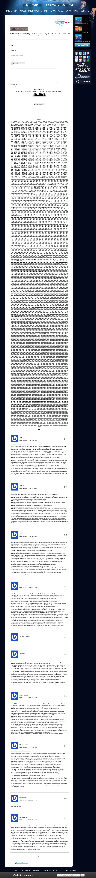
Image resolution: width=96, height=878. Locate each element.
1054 (21, 182)
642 (33, 156)
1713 (57, 229)
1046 (54, 180)
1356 (12, 204)
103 (66, 124)
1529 (18, 217)
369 (12, 141)
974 (24, 176)
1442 (42, 210)
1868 (66, 241)
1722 (27, 231)
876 (19, 170)
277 (22, 135)
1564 (66, 218)
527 (45, 149)
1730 (51, 231)
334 (43, 138)
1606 (21, 222)
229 (22, 132)
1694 (57, 228)
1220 (60, 193)
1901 (51, 244)
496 (29, 148)
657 (12, 158)
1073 (21, 183)
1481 (45, 213)
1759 (24, 234)
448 (29, 145)
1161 (54, 189)
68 (62, 123)
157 (22, 128)
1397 (21, 207)
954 (33, 175)
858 (33, 169)
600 (47, 154)
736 (29, 162)
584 (66, 152)
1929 (21, 246)
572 (38, 152)
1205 (15, 193)
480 (47, 147)
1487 (63, 213)
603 (55, 154)
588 (19, 154)
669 (40, 158)
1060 (39, 182)
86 (35, 124)
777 (12, 165)
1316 (63, 200)
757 (22, 163)
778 (15, 165)
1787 (51, 235)
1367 (45, 204)
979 (36, 176)
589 (22, 154)
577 (50, 152)
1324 (30, 201)
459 (55, 145)
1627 (27, 224)
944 (66, 173)
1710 (48, 229)
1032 (12, 180)
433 (50, 144)
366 (62, 140)
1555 (39, 218)
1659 (66, 225)
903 (26, 172)
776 (66, 163)
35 (63, 121)
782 (24, 165)
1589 (27, 221)
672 (47, 158)
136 (29, 127)
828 (19, 168)
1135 (33, 187)
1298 (66, 199)
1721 (24, 231)
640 (29, 156)
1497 (36, 214)
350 (24, 140)
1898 (42, 244)
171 (55, 128)
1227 (24, 194)
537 (12, 151)
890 (52, 170)
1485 (57, 213)
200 (66, 130)
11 (22, 121)
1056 (27, 182)
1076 (30, 183)
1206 (18, 193)
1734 (63, 231)
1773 (66, 234)
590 (24, 154)
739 (36, 162)
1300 (15, 200)
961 (50, 175)
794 (52, 165)
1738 (18, 232)
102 (64, 124)
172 (57, 128)
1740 (24, 232)
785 (31, 165)
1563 (63, 218)
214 (43, 131)
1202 (62, 192)
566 (24, 152)
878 (24, 170)
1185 (13, 192)
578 (52, 152)
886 (43, 170)
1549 (21, 218)
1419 (30, 208)
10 (21, 121)
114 (35, 125)
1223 (12, 194)
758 (24, 163)
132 (19, 127)
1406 (48, 207)
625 (50, 155)
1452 (15, 211)
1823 (45, 238)
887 (45, 170)
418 (15, 144)
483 (55, 147)
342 (62, 138)
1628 (30, 224)
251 (17, 134)
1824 (48, 238)
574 (43, 152)
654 (62, 156)
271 (64, 134)
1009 (56, 177)
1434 (18, 210)
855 (26, 169)
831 (26, 168)
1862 (48, 241)
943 (64, 173)
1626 (24, 224)
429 (40, 144)
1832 (15, 239)
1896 (36, 244)
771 (55, 163)
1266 (27, 197)
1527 (12, 217)
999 (27, 177)
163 (36, 128)
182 (24, 130)
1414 (15, 208)
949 (22, 175)
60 (48, 123)
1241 (66, 194)
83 (30, 124)
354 (33, 140)
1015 (18, 179)
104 (12, 125)
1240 (63, 194)
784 (29, 165)
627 (55, 155)
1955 (42, 248)
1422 (39, 208)
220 (57, 131)
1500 (45, 214)
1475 (27, 213)
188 (38, 130)
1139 (45, 187)
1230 (33, 194)
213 (40, 131)
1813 (15, 238)
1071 (15, 183)
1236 (51, 194)
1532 (27, 217)
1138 (42, 187)
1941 (57, 246)
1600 (60, 221)
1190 (27, 192)
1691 (48, 228)
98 (55, 124)
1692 (51, 228)
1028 (57, 179)
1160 (51, 189)
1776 (18, 235)
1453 (18, 211)
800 (66, 165)
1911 (24, 245)
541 (22, 151)
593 (31, 154)
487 (64, 147)
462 (62, 145)
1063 (48, 182)
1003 (38, 177)
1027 (54, 179)
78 (22, 124)
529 (50, 149)
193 (50, 130)
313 (50, 137)
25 (46, 121)
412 (57, 142)
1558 (48, 218)
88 (38, 124)
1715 (63, 229)
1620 (63, 222)
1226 (21, 194)
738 (33, 162)
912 (47, 172)
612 (19, 155)
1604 (15, 222)
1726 (39, 231)
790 (43, 165)
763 (36, 163)
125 (60, 125)
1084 (54, 183)
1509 (15, 215)
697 (50, 159)
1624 (18, 224)
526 (43, 149)
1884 (57, 242)
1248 (30, 196)
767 (45, 163)
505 (50, 148)
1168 (19, 190)
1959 (54, 248)
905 (31, 172)
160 (29, 128)
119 (46, 125)
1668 (36, 227)
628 (57, 155)
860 (38, 169)
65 (57, 123)
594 (33, 154)
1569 (24, 220)
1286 (30, 199)
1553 (33, 218)
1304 (27, 200)
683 (17, 159)
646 (43, 156)
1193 (36, 192)
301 (22, 137)
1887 (66, 242)
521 (31, 149)
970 (15, 176)
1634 (48, 224)
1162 (57, 189)
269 (59, 134)
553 (50, 151)
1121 (49, 186)
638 (24, 156)
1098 (39, 184)
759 (26, 163)
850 (15, 169)
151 (64, 127)
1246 (24, 196)
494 (24, 148)
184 (29, 130)
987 (55, 176)
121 (50, 125)
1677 (63, 227)
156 (19, 128)
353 (31, 140)
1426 (51, 208)
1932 (30, 246)
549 (40, 151)
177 (12, 130)
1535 (36, 217)
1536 (39, 217)
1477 (33, 213)
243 (55, 132)
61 (50, 123)
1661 (15, 227)
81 (27, 124)
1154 (33, 189)
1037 (27, 180)
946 (15, 175)
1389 (54, 206)
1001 (32, 177)
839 (45, 168)
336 (47, 138)
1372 (60, 204)
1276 (57, 197)
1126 (63, 186)
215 (45, 131)
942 (62, 173)
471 (26, 147)
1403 (39, 207)
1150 (22, 189)
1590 (30, 221)
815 (45, 166)
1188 (21, 192)
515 (17, 149)
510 (62, 148)
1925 (66, 245)
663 (26, 158)
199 (64, 130)
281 (31, 135)
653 (59, 156)
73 (13, 124)
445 (22, 145)
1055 (24, 182)
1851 (15, 241)
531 (55, 149)
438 (62, 144)
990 (62, 176)
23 (43, 121)
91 (44, 124)
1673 (51, 227)
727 (64, 161)
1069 (66, 182)
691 (36, 159)
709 (22, 161)
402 (33, 142)
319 (64, 137)
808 (29, 166)
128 (67, 125)
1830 (66, 238)
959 (45, 175)
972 (19, 176)
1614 (45, 222)
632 (66, 155)
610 (15, 155)
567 (26, 152)
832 (29, 168)
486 (62, 147)
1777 (21, 235)
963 (55, 175)
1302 (21, 200)
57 (43, 123)
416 (66, 142)
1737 (15, 232)
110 (26, 125)
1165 (65, 189)
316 (57, 137)
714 (33, 161)
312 (47, 137)
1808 (57, 237)
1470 (12, 213)
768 (47, 163)
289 (50, 135)
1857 (33, 241)
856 (29, 169)
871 (64, 169)
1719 (18, 231)
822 (62, 166)
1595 (45, 221)
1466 (57, 211)
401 (31, 142)
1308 (39, 200)
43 (20, 123)
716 (38, 161)
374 (24, 141)
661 (22, 158)
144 (47, 127)
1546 (12, 218)
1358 (18, 204)
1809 (60, 237)
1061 (42, 182)
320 (66, 137)
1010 (59, 177)
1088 (66, 183)
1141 (51, 187)
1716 (66, 229)
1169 (22, 190)
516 (19, 149)
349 (22, 140)
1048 (60, 180)
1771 (60, 234)
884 (38, 170)
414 (62, 142)
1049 (63, 180)
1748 (48, 232)
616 (29, 155)
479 (45, 147)
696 (47, 159)
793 (50, 165)
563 (17, 152)
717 (40, 161)
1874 (27, 242)
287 (45, 135)
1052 (15, 182)
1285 (27, 199)
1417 (24, 208)
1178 (48, 190)
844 (57, 168)
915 (55, 172)
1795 (18, 237)
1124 (57, 186)
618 (33, 155)
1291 (45, 199)
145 (50, 127)
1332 (54, 201)
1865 (57, 241)
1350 (51, 203)
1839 (36, 239)
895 (64, 170)
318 (62, 137)
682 (15, 159)
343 (64, 138)
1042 (42, 180)
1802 (39, 237)
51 (33, 123)
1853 (21, 241)
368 (66, 140)
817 (50, 166)
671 (45, 158)
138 (33, 127)
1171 (27, 190)
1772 (63, 234)
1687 (36, 228)
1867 (63, 241)
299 (17, 137)
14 (27, 121)
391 (64, 141)
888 (47, 170)
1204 (12, 193)
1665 (27, 227)
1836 (27, 239)
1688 (39, 228)
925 (22, 173)
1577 (48, 220)
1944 (66, 246)
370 (15, 141)
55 (40, 123)
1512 (24, 215)
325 (22, 138)
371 (17, 141)
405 (41, 142)
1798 (27, 237)
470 (24, 147)
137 (31, 127)
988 (57, 176)
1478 (36, 213)
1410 (60, 207)
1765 (42, 234)
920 (66, 172)
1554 (36, 218)
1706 (36, 229)
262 (43, 134)
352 (29, 140)
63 (53, 123)
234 (33, 132)
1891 (21, 244)
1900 (48, 244)
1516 (36, 215)
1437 (27, 210)
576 (47, 152)
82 (28, 124)
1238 (57, 194)
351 (26, 140)
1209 (27, 193)
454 (43, 145)
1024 (45, 179)
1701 (21, 229)
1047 (57, 180)
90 (42, 124)
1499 (42, 214)
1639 (63, 224)
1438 (30, 210)
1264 (21, 197)
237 (40, 132)
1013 (12, 179)
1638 (60, 224)
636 (19, 156)
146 (52, 127)
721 (50, 161)
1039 (33, 180)
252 (19, 134)
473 (31, 147)
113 (32, 125)
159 (26, 128)
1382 (33, 206)
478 (43, 147)
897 (12, 172)
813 (40, 166)
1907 (12, 245)
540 (19, 151)
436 (57, 144)
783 (26, 165)
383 (45, 141)
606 (62, 154)
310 (43, 137)
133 (22, 127)
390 (62, 141)
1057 (30, 182)
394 (15, 142)
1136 (36, 187)
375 (26, 141)
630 (62, 155)
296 (66, 135)
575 (45, 152)
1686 (33, 228)
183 (26, 130)
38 (11, 123)
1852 (18, 241)
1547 (15, 218)
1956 (45, 248)
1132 (25, 187)
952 (29, 175)
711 (26, 161)
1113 (26, 186)
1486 (60, 213)
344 (66, 138)
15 (29, 121)
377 (31, 141)
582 (62, 152)
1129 (16, 187)
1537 (42, 217)
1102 (51, 184)
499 (36, 148)
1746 (42, 232)
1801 (36, 237)
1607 (24, 222)
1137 (39, 187)
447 (26, 145)
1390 (57, 206)
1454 (21, 211)
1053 (18, 182)
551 (45, 151)
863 (45, 169)
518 (24, 149)
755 (17, 163)
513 (12, 149)
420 (19, 144)
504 (48, 148)
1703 (27, 229)
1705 (33, 229)
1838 (33, 239)
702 (62, 159)
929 (31, 173)
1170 (25, 190)
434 (52, 144)
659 (17, 158)
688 (29, 159)
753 (12, 163)
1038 (30, 180)
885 (40, 170)
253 (22, 134)
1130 (19, 187)
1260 (66, 196)
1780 (30, 235)
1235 (48, 194)
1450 (66, 210)
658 (15, 158)
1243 (15, 196)
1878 (39, 242)
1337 (12, 203)
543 (26, 151)
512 (66, 148)
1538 (45, 217)
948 (19, 175)
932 (38, 173)
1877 (36, 242)
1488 (66, 213)
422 (24, 144)
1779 (27, 235)
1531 (24, 217)
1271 (42, 197)
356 (38, 140)
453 (40, 145)
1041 (39, 180)
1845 (54, 239)
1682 (21, 228)
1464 (51, 211)
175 (64, 128)
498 (33, 148)
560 (66, 151)
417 (12, 144)
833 (31, 168)
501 (41, 148)
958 (43, 175)
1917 (42, 245)
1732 (57, 231)
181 (22, 130)
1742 (30, 232)
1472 (18, 213)
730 (15, 162)
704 (66, 159)
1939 (51, 246)
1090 (15, 184)
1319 (15, 201)
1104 (57, 184)
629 (59, 155)
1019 (30, 179)
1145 (62, 187)
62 (52, 123)
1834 (21, 239)
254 (24, 134)
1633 (45, 224)
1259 (63, 196)
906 (33, 172)
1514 (30, 215)
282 (33, 135)
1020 (33, 179)
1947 (18, 248)
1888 (12, 244)
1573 (36, 220)
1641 (12, 225)
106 (16, 125)
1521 (51, 215)
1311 (48, 200)
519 (26, 149)
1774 (12, 235)
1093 (24, 184)
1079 (39, 183)
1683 (24, 228)
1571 (30, 220)
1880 (45, 242)
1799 (30, 237)
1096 (33, 184)
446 (24, 145)
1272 (45, 197)
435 (55, 144)
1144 (59, 187)
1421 (36, 208)
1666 (30, 227)
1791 (63, 235)
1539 (48, 217)
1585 (15, 221)
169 (50, 128)
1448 (60, 210)
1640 (66, 224)
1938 (48, 246)
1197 (48, 192)
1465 (54, 211)
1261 (12, 197)
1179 (51, 190)
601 (50, 154)
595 (36, 154)
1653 (48, 225)
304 (29, 137)
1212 (36, 193)
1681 (18, 228)
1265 (24, 197)
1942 (60, 246)
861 (40, 169)
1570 (27, 220)
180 (19, 130)
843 (55, 168)
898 (15, 172)
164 (38, 128)
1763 (36, 234)
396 (19, 142)
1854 (24, 241)
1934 (36, 246)
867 (55, 169)
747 (55, 162)
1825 (51, 238)
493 (22, 148)
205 (22, 131)
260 (38, 134)
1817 (27, 238)
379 (36, 141)
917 (59, 172)
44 (21, 123)
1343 (30, 203)
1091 (18, 184)
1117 (37, 186)
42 (18, 123)
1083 (51, 183)
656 (66, 156)
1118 (40, 186)
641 (31, 156)
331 (36, 138)
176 (66, 128)
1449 (63, 210)
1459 (36, 211)
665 (31, 158)
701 (59, 159)
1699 (15, 229)
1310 (45, 200)
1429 (60, 208)
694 (43, 159)
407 (45, 142)
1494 (27, 214)
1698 (12, 229)
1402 (36, 207)
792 (47, 165)
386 (52, 141)
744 (47, 162)
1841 (42, 239)
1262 (15, 197)
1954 (39, 248)
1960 (57, 248)
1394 (12, 207)
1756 (15, 234)
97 (54, 124)
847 (64, 168)
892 (57, 170)
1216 (48, 193)
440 (66, 144)
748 (57, 162)
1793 (12, 237)
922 (15, 173)
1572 (33, 220)
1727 (42, 231)
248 (66, 132)
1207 (21, 193)
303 (26, 137)
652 (57, 156)
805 (22, 166)
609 (12, 155)
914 (52, 172)
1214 (42, 193)
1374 (66, 204)
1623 (15, 224)
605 (59, 154)
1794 (15, 237)
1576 (45, 220)
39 (13, 123)
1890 (18, 244)
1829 (63, 238)
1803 (42, 237)
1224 (15, 194)
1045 (51, 180)
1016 (21, 179)
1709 (45, 229)
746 (52, 162)
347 (17, 140)
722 (52, 161)
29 (53, 121)
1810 (63, 237)
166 (43, 128)
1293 (51, 199)
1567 (18, 220)
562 (15, 152)
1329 (45, 201)
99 (57, 124)
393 (12, 142)
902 (24, 172)
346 (15, 140)
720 (47, 161)
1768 (51, 234)
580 (57, 152)
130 (15, 127)
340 (57, 138)
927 (26, 173)
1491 (18, 214)
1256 (54, 196)
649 (50, 156)
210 (33, 131)
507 (55, 148)
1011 (62, 177)
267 (55, 134)
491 (17, 148)
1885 (60, 242)
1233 (42, 194)
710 (24, 161)
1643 (18, 225)
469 (22, 147)
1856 (30, 241)
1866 (60, 241)
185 (31, 130)
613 (22, 155)
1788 (54, 235)
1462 (45, 211)
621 (40, 155)
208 (29, 131)
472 (29, 147)
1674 (54, 227)
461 (59, 145)
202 (15, 131)
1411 (63, 207)
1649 (36, 225)
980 (38, 176)
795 (55, 165)
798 (62, 165)
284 (38, 135)
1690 (45, 228)
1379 (24, 206)
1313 (54, 200)
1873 (24, 242)
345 (12, 140)
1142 (54, 187)
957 (40, 175)
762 (33, 163)
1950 (27, 248)
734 (24, 162)
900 (19, 172)
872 (66, 169)
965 (59, 175)
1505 (60, 214)
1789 (57, 235)
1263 (18, 197)
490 (15, 148)
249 (12, 134)
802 (15, 166)
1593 (39, 221)
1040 (36, 180)
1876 (33, 242)
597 (40, 154)
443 (17, 145)
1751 (57, 232)
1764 (39, 234)
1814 (18, 238)
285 (40, 135)
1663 (21, 227)
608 (66, 154)
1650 (39, 225)
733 (22, 162)
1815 (21, 238)
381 (40, 141)
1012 (65, 177)
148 (57, 127)
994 (15, 177)
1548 (18, 218)
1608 (27, 222)
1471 (15, 213)
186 (33, 130)
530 (52, 149)
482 (52, 147)
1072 (18, 183)
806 (24, 166)
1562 (60, 218)
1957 (48, 248)
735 (26, 162)
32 (58, 121)
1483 (51, 213)
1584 (12, 221)
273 (12, 135)
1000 (29, 177)
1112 (23, 186)
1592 (36, 221)
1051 (12, 182)
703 (64, 159)
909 (41, 172)
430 (43, 144)
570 (33, 152)
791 (45, 165)
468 (19, 147)
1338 (15, 203)
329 (31, 138)
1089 (12, 184)
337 (50, 138)
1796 (21, 237)
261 (40, 134)
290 (52, 135)
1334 (60, 201)
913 (50, 172)
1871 (18, 242)
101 (62, 124)
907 (36, 172)
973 (22, 176)
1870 (15, 242)
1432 (12, 210)
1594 (42, 221)
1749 (51, 232)
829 (22, 168)
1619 (60, 222)
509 (59, 148)
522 (33, 149)
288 (47, 135)
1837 (30, 239)
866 (52, 169)
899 (17, 172)
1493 (24, 214)
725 (59, 161)
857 (31, 169)
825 (12, 168)
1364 (36, 204)
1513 (27, 215)
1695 (60, 228)
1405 (45, 207)
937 (50, 173)
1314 (57, 200)
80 (25, 124)
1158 (45, 189)
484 (57, 147)
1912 (27, 245)
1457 (30, 211)
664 (29, 158)
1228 (27, 194)
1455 (24, 211)
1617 (54, 222)
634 (15, 156)
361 (50, 140)
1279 (66, 197)
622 (43, 155)
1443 (45, 210)
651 (55, 156)
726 (62, 161)
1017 (24, 179)
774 (62, 163)
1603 (12, 222)
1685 (30, 228)
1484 (54, 213)
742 (43, 162)
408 (48, 142)
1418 (27, 208)
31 (56, 121)
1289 (39, 199)
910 (43, 172)
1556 (42, 218)
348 (19, 140)
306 (33, 137)
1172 (30, 190)
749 (59, 162)
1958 (51, 248)
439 (64, 144)
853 (22, 169)
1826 (54, 238)
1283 (21, 199)
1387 (48, 206)
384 (47, 141)
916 (57, 172)
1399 (27, 207)
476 (38, 147)
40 (14, 123)
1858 (36, 241)
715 (36, 161)
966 (62, 175)
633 (12, 156)
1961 (60, 248)
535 (64, 149)
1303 (24, 200)
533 (59, 149)
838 (43, 168)
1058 (33, 182)
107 (19, 125)
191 (45, 130)
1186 (16, 192)
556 (57, 151)
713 (31, 161)
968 (66, 175)
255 (26, 134)
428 (38, 144)
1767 (48, 234)
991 (64, 176)
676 (57, 158)
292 (57, 135)
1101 (48, 184)
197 (59, 130)
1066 (57, 182)
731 (17, 162)
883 (36, 170)
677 (59, 158)
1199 (53, 192)
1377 (18, 206)
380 (38, 141)
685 (22, 159)
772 (57, 163)
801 (12, 166)
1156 (39, 189)
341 (59, 138)
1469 (66, 211)
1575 (42, 220)
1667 (33, 227)
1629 (33, 224)
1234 (45, 194)
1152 (27, 189)
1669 (39, 227)
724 (57, 161)
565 (22, 152)
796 (57, 165)
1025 (48, 179)
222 (62, 131)
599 (45, 154)
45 (23, 123)
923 (17, 173)
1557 (45, 218)
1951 (30, 248)
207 (26, 131)
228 (19, 132)
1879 (42, 242)
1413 (12, 208)
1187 (19, 192)
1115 (32, 186)
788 (38, 165)
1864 (54, 241)
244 (57, 132)
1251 (39, 196)
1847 (60, 239)
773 (59, 163)
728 (66, 161)
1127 (66, 186)
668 (38, 158)
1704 (30, 229)
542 (24, 151)
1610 (33, 222)
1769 (54, 234)
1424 (45, 208)
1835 (24, 239)
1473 (21, 213)
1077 (33, 183)
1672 (48, 227)
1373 (63, 204)
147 (55, 127)
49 (30, 123)
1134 (30, 187)
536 (66, 149)
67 (60, 123)
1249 (33, 196)
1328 (42, 201)
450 (33, 145)
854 (24, 169)
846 (62, 168)
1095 (30, 184)
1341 (24, 203)
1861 (45, 241)
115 (37, 125)
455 (45, 145)
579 (55, 152)
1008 (53, 177)
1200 (56, 192)
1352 (57, 203)
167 (45, 128)
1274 (51, 197)
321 (12, 138)
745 (50, 162)
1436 (24, 210)
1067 (60, 182)
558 (62, 151)
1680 (15, 228)
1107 (66, 184)
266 (52, 134)
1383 (36, 206)
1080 (42, 183)
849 (12, 169)
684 (19, 159)
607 (64, 154)
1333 (57, 201)
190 (43, 130)
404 (38, 142)
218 (52, 131)
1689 (42, 228)
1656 (57, 225)
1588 (24, 221)
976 (29, 176)
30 (55, 121)
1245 (21, 196)
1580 (57, 220)
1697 (66, 228)
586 (15, 154)
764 (38, 163)
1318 (12, 201)
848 (66, 168)
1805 (48, 237)
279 (26, 135)
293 (59, 135)
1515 (33, 215)
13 (26, 121)
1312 (51, 200)
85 (33, 124)
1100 (45, 184)
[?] (22, 55)
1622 (12, 224)
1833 (18, 239)
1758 (21, 234)
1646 (27, 225)
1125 (60, 186)
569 (31, 152)
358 (43, 140)
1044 (48, 180)
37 (66, 121)
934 (43, 173)
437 (59, 144)
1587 (21, 221)
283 (36, 135)
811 (36, 166)
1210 (30, 193)
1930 (24, 246)
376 (29, 141)
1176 (42, 190)
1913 (30, 245)
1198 (51, 192)
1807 (54, 237)
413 (59, 142)
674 (52, 158)
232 (29, 132)
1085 (57, 183)
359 (45, 140)
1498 (39, 214)
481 (50, 147)
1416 (21, 208)
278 (24, 135)
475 (36, 147)
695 (45, 159)
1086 (60, 183)
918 (62, 172)
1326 (36, 201)
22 (41, 121)
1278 (63, 197)
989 (59, 176)
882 (33, 170)
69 (63, 123)
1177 (45, 190)
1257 (57, 196)
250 (15, 134)
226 (15, 132)
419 (17, 144)
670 (43, 158)
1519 (45, 215)
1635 (51, 224)
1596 (48, 221)
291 (55, 135)
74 (15, 124)
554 (52, 151)
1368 (48, 204)
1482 (48, 213)
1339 (18, 203)
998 (25, 177)
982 (43, 176)
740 (38, 162)
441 (12, 145)
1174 (36, 190)
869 (59, 169)
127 (65, 125)
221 (59, 131)
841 (50, 168)
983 (45, 176)
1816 (24, 238)
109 (23, 125)
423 (26, 144)
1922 (57, 245)
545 (31, 151)
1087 (63, 183)
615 (26, 155)
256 (29, 134)
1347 (42, 203)
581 (59, 152)
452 (38, 145)
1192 (33, 192)
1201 (59, 192)
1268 (33, 197)
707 (17, 161)
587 (17, 154)
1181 (57, 190)
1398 (24, 207)
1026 (51, 179)
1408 (54, 207)
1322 (24, 201)
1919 (48, 245)
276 (19, 135)
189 (40, 130)
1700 (18, 229)
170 (52, 128)
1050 (66, 180)
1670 (42, 227)
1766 (45, 234)
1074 (24, 183)
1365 (39, 204)
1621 (66, 222)
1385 (42, 206)
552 (47, 151)
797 (59, 165)
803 (17, 166)
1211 (33, 193)
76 (18, 124)
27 (49, 121)
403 (36, 142)
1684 (27, 228)
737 (31, 162)
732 (19, 162)
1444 (48, 210)
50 (31, 123)
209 (31, 131)
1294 (54, 199)
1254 (48, 196)
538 (15, 151)
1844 (51, 239)
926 (24, 173)
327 (26, 138)
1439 (33, 210)
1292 (48, 199)
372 (19, 141)
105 (14, 125)
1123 (55, 186)
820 (57, 166)
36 (65, 121)
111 (28, 125)
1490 (15, 214)
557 (59, 151)
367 (64, 140)
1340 (21, 203)
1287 (33, 199)
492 (19, 148)
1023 (42, 179)
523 (36, 149)
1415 (18, 208)
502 (43, 148)
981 (40, 176)
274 (15, 135)
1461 (42, 211)
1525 (63, 215)
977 (31, 176)
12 (24, 121)
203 (17, 131)
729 (12, 162)
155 (17, 128)
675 (55, 158)
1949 (24, 248)
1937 (45, 246)
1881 (48, 242)
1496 (33, 214)
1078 (36, 183)
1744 (36, 232)
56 (41, 123)
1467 (60, 211)
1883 (54, 242)
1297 (63, 199)
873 (12, 170)
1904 (60, 244)
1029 (60, 179)
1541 (54, 217)
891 (55, 170)
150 (62, 127)
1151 (25, 189)
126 (62, 125)
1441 (39, 210)
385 (50, 141)
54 (38, 123)
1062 (45, 182)
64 (55, 123)
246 (62, 132)
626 (52, 155)
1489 (12, 214)
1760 (27, 234)
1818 (30, 238)
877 (22, 170)
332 (38, 138)
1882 (51, 242)
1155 (36, 189)
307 (36, 137)
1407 (51, 207)
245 (59, 132)
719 (45, 161)
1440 (36, 210)
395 (17, 142)
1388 (51, 206)
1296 (60, 199)
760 (29, 163)
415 (64, 142)
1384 (39, 206)
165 (40, 128)
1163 (59, 189)
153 (12, 128)
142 (43, 127)
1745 (39, 232)
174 (62, 128)
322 (15, 138)
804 (19, 166)
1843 (48, 239)
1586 (18, 221)
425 (31, 144)
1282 (18, 199)
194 (52, 130)
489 (12, 148)
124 (57, 125)
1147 (13, 189)
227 (17, 132)
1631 (39, 224)
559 (64, 151)
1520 (48, 215)
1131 (22, 187)
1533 (30, 217)
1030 (63, 179)
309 (41, 137)
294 (62, 135)
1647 (30, 225)
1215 (45, 193)
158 (24, 128)
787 (36, 165)
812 (38, 166)
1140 (48, 187)
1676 (60, 227)
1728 (45, 231)
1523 (57, 215)
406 (43, 142)
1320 (18, 201)
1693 (54, 228)
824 (66, 166)
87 (37, 124)
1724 (33, 231)
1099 (42, 184)
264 (47, 134)
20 (38, 121)
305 (31, 137)
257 (31, 134)
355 (36, 140)
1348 (45, 203)
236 (38, 132)
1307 (36, 200)
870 (62, 169)
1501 (48, 214)
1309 (42, 200)
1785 (45, 235)
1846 (57, 239)
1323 (27, 201)
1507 (66, 214)
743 (45, 162)
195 (55, 130)
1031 (66, 179)
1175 (39, 190)
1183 (62, 190)
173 (59, 128)
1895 (33, 244)
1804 (45, 237)
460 (57, 145)
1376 (15, 206)
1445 (51, 210)
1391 (60, 206)
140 (38, 127)
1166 (13, 190)
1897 (39, 244)
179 (17, 130)
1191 (30, 192)
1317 (66, 200)
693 (40, 159)
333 (40, 138)
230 (24, 132)
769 (50, 163)
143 (45, 127)
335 (45, 138)
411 (55, 142)
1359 (21, 204)
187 (36, 130)
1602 (66, 221)
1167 (16, 190)
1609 (30, 222)
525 (40, 149)
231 (26, 132)
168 (47, 128)
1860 (42, 241)
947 (17, 175)
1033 (15, 180)
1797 (24, 237)
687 (26, 159)
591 (26, 154)
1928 (18, 246)
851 (17, 169)
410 (52, 142)
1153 (30, 189)
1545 (66, 217)
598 (43, 154)
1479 (39, 213)
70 (65, 123)
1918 (45, 245)
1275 (54, 197)
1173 (33, 190)
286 (43, 135)
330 (33, 138)
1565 (12, 220)
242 (52, 132)
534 (62, 149)
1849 (66, 239)
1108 (12, 186)
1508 (12, 215)
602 (52, 154)
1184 (65, 190)
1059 (36, 182)
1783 (39, 235)
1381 (30, 206)
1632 (42, 224)
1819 (33, 238)
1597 (51, 221)
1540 (51, 217)
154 (15, 128)
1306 (33, 200)
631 (64, 155)
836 (38, 168)
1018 (27, 179)
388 (57, 141)
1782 (36, 235)
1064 (51, 182)
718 (43, 161)
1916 (39, 245)
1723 (30, 231)
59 (47, 123)
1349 (48, 203)
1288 (36, 199)
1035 (21, 180)
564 (19, 152)
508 (57, 148)
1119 (43, 186)
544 (29, 151)
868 (57, 169)
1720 (21, 231)
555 (55, 151)
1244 (18, 196)
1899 (45, 244)
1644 (21, 225)
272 (66, 134)
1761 (30, 234)
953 (31, 175)
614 (24, 155)
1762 (33, 234)
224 (66, 131)
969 (12, 176)
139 (36, 127)
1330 (48, 201)
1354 (63, 203)
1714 (60, 229)
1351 (54, 203)
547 (36, 151)
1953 (36, 248)
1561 (57, 218)
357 (40, 140)
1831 (12, 239)
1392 (63, 206)
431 (45, 144)
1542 (57, 217)
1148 (16, 189)
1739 (21, 232)
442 (15, 145)
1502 (51, 214)
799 (64, 165)
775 (64, 163)
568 (29, 152)
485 (59, 147)
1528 (15, 217)
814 (43, 166)
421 (22, 144)
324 (19, 138)
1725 (36, 231)
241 (50, 132)
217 (50, 131)
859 (36, 169)
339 (55, 138)
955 (36, 175)
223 (64, 131)
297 (12, 137)
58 (45, 123)
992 (66, 176)
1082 (48, 183)
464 (66, 145)
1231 (36, 194)
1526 (66, 215)
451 (36, 145)
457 (50, 145)
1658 (63, 225)
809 (31, 166)
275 (17, 135)
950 (24, 175)
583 (64, 152)
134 (24, 127)
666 (33, 158)
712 (29, 161)
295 (64, 135)
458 (52, 145)
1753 (63, 232)
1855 (27, 241)
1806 (51, 237)
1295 (57, 199)
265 (50, 134)
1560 (54, 218)
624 (47, 155)
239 (45, 132)
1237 (54, 194)
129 (12, 127)
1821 (39, 238)
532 (57, 149)
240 (47, 132)
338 (52, 138)
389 (59, 141)
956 (38, 175)
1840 (39, 239)
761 (31, 163)
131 (17, 127)
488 (66, 147)
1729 (48, 231)
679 (64, 158)
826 (15, 168)
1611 (36, 222)
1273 (48, 197)
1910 (21, 245)
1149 (19, 189)
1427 (54, 208)
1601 (63, 221)
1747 (45, 232)
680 (66, 158)
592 (29, 154)
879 (26, 170)
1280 (12, 199)
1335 (63, 201)
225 (12, 132)
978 (33, 176)
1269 (36, 197)
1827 (57, 238)
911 (45, 172)
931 (36, 173)
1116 (35, 186)
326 (24, 138)
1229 (30, 194)
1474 (24, 213)
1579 (54, 220)
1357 (15, 204)
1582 (63, 220)
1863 (51, 241)
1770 (57, 234)
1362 (30, 204)
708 (19, 161)
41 (16, 123)
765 (40, 163)
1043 (45, 180)
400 (29, 142)
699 (55, 159)
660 (19, 158)
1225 (18, 194)
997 (22, 177)
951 (26, 175)
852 (19, 169)
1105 (60, 184)
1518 (42, 215)
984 (47, 176)
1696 (63, 228)
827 (17, 168)
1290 (42, 199)
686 (24, 159)
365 (59, 140)
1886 (63, 242)
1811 (66, 237)
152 (66, 127)
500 (38, 148)
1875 (30, 242)
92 (45, 124)
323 (17, 138)
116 (39, 125)
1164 (62, 189)
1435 (21, 210)
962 (52, 175)
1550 (24, 218)
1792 (66, 235)
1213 (39, 193)
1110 (18, 186)
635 (17, 156)
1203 (65, 192)
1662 (18, 227)
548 (38, 151)
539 (17, 151)
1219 (57, 193)
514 (15, 149)
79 (23, 124)
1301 (18, 200)
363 (55, 140)
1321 (21, 201)
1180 (54, 190)
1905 (63, 244)
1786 (48, 235)
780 (19, 165)
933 (40, 173)
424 (29, 144)
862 (43, 169)
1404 (42, 207)
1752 (60, 232)
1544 (63, 217)
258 (33, 134)
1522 (54, 215)
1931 (27, 246)
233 (31, 132)
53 (36, 123)
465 (12, 147)
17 (33, 121)
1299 (12, 200)
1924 (63, 245)
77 (20, 124)
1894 (30, 244)
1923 (60, 245)
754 (15, 163)
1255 (51, 196)
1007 (50, 177)
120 (48, 125)
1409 (57, 207)
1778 (24, 235)
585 (12, 154)
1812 (12, 238)
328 (29, 138)
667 (36, 158)
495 (26, 148)
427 (36, 144)
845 (59, 168)
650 (52, 156)
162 (33, 128)
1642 (15, 225)
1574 (39, 220)
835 (36, 168)
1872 (21, 242)
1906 (66, 244)
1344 (33, 203)
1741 (27, 232)
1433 (15, 210)
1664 (24, 227)
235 (36, 132)
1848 (63, 239)
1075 (27, 183)
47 (26, 123)
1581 (60, 220)
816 (47, 166)
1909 (18, 245)
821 (59, 166)
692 (38, 159)
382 (43, 141)
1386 (45, 206)
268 (57, 134)
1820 (36, 238)
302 (24, 137)
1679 (12, 228)
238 (43, 132)
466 (15, 147)
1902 (54, 244)
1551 (27, 218)
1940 (54, 246)
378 (33, 141)
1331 (51, 201)
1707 (39, 229)
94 (49, 124)
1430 (63, 208)
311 (45, 137)
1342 (27, 203)
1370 (54, 204)
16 (31, 121)
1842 (45, 239)
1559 (51, 218)
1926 (12, 246)
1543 (60, 217)
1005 (44, 177)
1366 (42, 204)
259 (36, 134)
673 (50, 158)
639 (26, 156)
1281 (15, 199)
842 (52, 168)
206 (24, 131)
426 (33, 144)
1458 (33, 211)
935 (45, 173)
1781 (33, 235)
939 (55, 173)
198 (62, 130)
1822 (42, 238)
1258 (60, 196)
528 (47, 149)
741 (40, 162)
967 (64, 175)
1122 (52, 186)
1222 (66, 193)
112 (30, 125)
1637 (57, 224)
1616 (51, 222)
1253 (45, 196)
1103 (54, 184)
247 (64, 132)
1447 (57, 210)
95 (50, 124)
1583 (66, 220)
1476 (30, 213)
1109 (15, 186)
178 (15, 130)
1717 (12, 231)
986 (52, 176)
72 (11, 124)
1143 (57, 187)
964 (57, 175)
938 (52, 173)
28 (51, 121)
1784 (42, 235)
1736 (12, 232)
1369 (51, 204)
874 (15, 170)
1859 (39, 241)
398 (24, 142)
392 (66, 141)
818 (52, 166)
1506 (63, 214)
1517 (39, 215)
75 (17, 124)
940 (57, 173)
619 (36, 155)
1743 (33, 232)
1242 (12, 196)
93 (47, 124)
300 (19, 137)
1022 (39, 179)
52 (35, 123)
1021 (36, 179)
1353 (60, 203)
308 (38, 137)
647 (45, 156)
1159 (48, 189)
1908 (15, 245)
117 (41, 125)
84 (32, 124)
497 (31, 148)
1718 (15, 231)
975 (26, 176)
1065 (54, 182)
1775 (15, 235)
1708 (42, 229)
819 (55, 166)
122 (53, 125)
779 (17, 165)
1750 (54, 232)
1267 (30, 197)
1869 (12, 242)
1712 (54, 229)
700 (57, 159)
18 (34, 121)
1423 (42, 208)
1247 (27, 196)
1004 (41, 177)
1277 (60, 197)
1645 (24, 225)
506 (52, 148)
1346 (39, 203)
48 (28, 123)
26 (48, 121)
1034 (18, 180)
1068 (63, 182)
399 (26, 142)
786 (33, 165)
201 (12, 131)
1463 (48, 211)
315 (55, 137)
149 (59, 127)
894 (62, 170)
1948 (21, 248)
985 (50, 176)
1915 (36, 245)
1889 (15, 244)
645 (40, 156)
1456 (27, 211)
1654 (51, 225)
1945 (12, 248)
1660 (12, 227)
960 (47, 175)
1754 (66, 232)
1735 (66, 231)
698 (52, 159)
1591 (33, 221)
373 (22, 141)
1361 (27, 204)
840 (47, 168)
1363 (33, 204)
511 (64, 148)
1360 (24, 204)
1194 (39, 192)
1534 (33, 217)
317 (59, 137)
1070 (12, 183)
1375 (12, 206)
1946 (15, 248)
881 (31, 170)
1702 (24, 229)
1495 (30, 214)
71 (67, 123)
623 (45, 155)
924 (19, 173)
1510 (18, 215)
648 (47, 156)
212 (38, 131)
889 (50, 170)
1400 (30, 207)
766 (43, 163)
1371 (57, 204)
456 (47, 145)
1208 (24, 193)
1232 (39, 194)
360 (47, 140)
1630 (36, 224)
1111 (21, 186)
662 (24, 158)
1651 (42, 225)
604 (57, 154)
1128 (13, 187)
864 (47, 169)
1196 (45, 192)
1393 (66, 206)
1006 (47, 177)
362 (52, 140)
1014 (15, 179)
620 (38, 155)
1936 (42, 246)
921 (12, 173)
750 (62, 162)
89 (40, 124)
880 (29, 170)
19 (36, 121)
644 (38, 156)
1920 (51, 245)
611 (17, 155)
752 (66, 162)
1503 (54, 214)
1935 (39, 246)
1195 (42, 192)
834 (33, 168)
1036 (24, 180)
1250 (36, 196)
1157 (42, 189)
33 (60, 121)
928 (29, 173)
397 (22, 142)
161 (31, 128)
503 (45, 148)
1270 (39, 197)
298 (15, 137)
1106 (63, 184)
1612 (39, 222)
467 (17, 147)
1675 (57, 227)
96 (52, 124)
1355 (66, 203)
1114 (29, 186)
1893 (27, 244)
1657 (60, 225)
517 (22, 149)
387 (55, 141)
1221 (63, 193)
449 (31, 145)
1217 (51, 193)
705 (12, 161)
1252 (42, 196)
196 (57, 130)
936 (47, 173)
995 (17, 177)
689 (31, 159)
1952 (33, 248)
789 (40, 165)
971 (17, 176)
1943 (63, 246)
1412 (66, 207)
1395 (15, 207)
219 (55, 131)
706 (15, 161)
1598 (54, 221)
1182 (59, 190)
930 (33, 173)
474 (33, 147)
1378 (21, 206)
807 (26, 166)
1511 (21, 215)
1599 (57, 221)
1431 (66, 208)
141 (40, 127)
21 (39, 121)
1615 (48, 222)
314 (52, 137)
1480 (42, 213)
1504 (57, 214)
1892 (24, 244)
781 (22, 165)
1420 (33, 208)
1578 (51, 220)
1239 (60, 194)
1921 (54, 245)
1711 (51, 229)
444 (19, 145)
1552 (30, 218)
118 (44, 125)
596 (38, 154)
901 (22, 172)
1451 (12, 211)
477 (40, 147)
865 (50, 169)
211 (36, 131)
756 (19, 163)
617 (31, 155)
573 (40, 152)
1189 (24, 192)
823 (64, 166)
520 (29, 149)
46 (25, 123)
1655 (54, 225)
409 (50, 142)
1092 (21, 184)
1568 (21, 220)
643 (36, 156)
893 (59, 170)
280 (29, 135)
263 (45, 134)
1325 (33, 201)
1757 (18, 234)
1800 (33, 237)
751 (64, 162)
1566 (15, 220)
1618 (57, 222)
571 (36, 152)
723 (55, 161)
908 (38, 172)
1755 (12, 234)
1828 (60, 238)
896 (66, 170)
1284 (24, 199)
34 (61, 121)
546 (33, 151)
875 (17, 170)
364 (57, 140)
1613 (42, 222)
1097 (36, 184)
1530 (21, 217)
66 (58, 123)
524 (38, 149)
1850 (12, 241)
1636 (54, 224)
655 (64, 156)
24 (44, 121)
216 (47, 131)
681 (12, 159)
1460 (39, 211)
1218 (54, 193)
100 (59, 124)
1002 (35, 177)
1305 (30, 200)
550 (43, 151)
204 (19, 131)
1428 (57, 208)
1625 (21, 224)
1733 (60, 231)
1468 (63, 211)
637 (22, 156)
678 (62, 158)
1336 (66, 201)
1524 (60, 215)
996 (20, 177)
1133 (27, 187)
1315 (60, 200)
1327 (39, 201)
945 (12, 175)
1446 (54, 210)
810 (33, 166)
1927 (15, 246)
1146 (65, 187)
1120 (46, 186)
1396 (18, 207)
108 (21, 125)
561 (12, 152)
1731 (54, 231)
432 (47, 144)
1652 (45, 225)
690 (33, 159)
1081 (45, 183)
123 (55, 125)
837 (40, 168)
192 (47, 130)
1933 (33, 246)
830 (24, 168)
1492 (21, 214)
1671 (45, 227)
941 (59, 173)
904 (29, 172)
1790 (60, 235)
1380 (27, 206)
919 (64, 172)
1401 (33, 207)
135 (26, 127)
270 (62, 134)
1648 (33, 225)
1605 (18, 222)
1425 (48, 208)
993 (13, 177)
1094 (27, 184)
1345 (36, 203)
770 (52, 163)
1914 (33, 245)
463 (64, 145)
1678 (66, 227)
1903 (57, 244)
